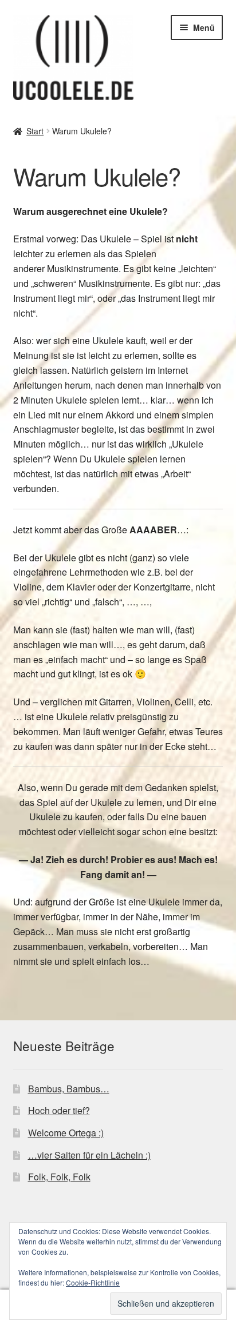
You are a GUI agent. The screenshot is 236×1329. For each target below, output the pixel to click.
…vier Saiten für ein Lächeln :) (89, 1155)
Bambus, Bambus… (68, 1088)
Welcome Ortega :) (66, 1132)
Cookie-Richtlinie (93, 1282)
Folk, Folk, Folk (59, 1176)
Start (35, 131)
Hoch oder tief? (59, 1110)
